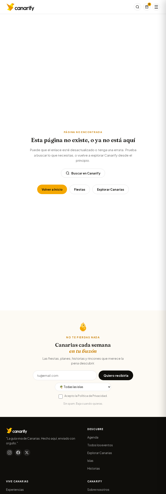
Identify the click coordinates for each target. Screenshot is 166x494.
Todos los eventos (100, 445)
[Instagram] (9, 452)
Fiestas (79, 189)
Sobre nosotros (98, 489)
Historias (93, 468)
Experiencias (15, 489)
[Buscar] (137, 7)
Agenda (92, 437)
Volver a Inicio (52, 189)
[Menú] (156, 7)
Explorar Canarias (110, 189)
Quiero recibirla (116, 375)
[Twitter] (26, 452)
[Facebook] (18, 452)
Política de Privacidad (92, 395)
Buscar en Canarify (86, 173)
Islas (90, 460)
